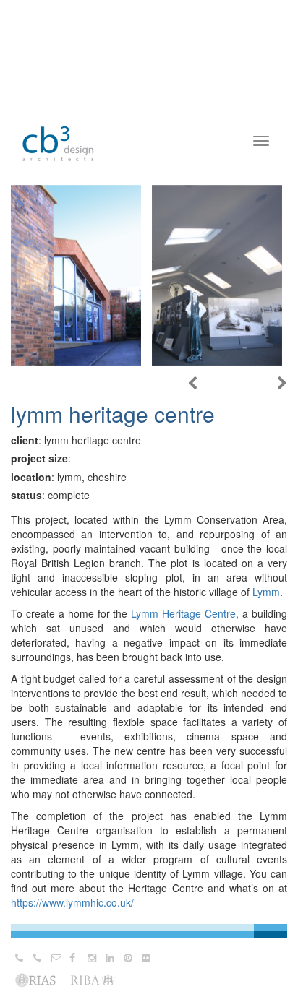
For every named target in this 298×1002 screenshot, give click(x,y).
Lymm (266, 591)
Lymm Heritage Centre (183, 613)
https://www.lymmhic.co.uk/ (72, 902)
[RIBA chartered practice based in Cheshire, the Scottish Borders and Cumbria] (58, 129)
